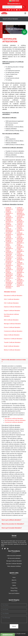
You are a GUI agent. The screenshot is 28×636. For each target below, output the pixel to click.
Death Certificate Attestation (11, 346)
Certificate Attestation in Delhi (9, 226)
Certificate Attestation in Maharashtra (9, 274)
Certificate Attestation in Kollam (20, 251)
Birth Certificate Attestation (11, 320)
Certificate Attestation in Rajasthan (9, 217)
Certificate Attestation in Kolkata (9, 213)
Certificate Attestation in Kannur (9, 278)
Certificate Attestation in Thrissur (20, 234)
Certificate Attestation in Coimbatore (20, 209)
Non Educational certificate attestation (15, 420)
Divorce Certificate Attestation (12, 327)
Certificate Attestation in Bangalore (9, 239)
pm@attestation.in (15, 3)
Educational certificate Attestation (13, 295)
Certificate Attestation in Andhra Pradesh (9, 243)
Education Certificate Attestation (14, 563)
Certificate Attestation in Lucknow (20, 255)
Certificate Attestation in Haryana (9, 222)
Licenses (14, 582)
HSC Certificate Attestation (11, 303)
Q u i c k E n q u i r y (1, 30)
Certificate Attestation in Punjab (20, 247)
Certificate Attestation (12, 19)
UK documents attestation (14, 558)
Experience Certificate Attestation (13, 338)
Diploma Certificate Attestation (12, 306)
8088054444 (7, 635)
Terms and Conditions (14, 593)
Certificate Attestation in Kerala (20, 243)
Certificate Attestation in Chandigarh (9, 282)
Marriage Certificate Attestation (12, 323)
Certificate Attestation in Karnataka (9, 286)
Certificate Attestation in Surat (20, 260)
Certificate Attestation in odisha (20, 264)
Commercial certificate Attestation (13, 331)
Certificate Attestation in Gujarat (9, 248)
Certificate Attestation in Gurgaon (9, 209)
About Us (14, 580)
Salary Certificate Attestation (12, 335)
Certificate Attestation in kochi (20, 285)
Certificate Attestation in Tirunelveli (20, 222)
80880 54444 (15, 1)
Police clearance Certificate (14, 566)
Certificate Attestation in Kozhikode (9, 257)
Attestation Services (10, 291)
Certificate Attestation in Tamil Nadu (20, 239)
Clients (14, 585)
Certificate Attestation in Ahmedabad (9, 230)
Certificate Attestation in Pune (20, 230)
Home (4, 19)
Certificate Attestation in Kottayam (9, 265)
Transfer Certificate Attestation (12, 342)
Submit (14, 626)
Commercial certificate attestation (14, 422)
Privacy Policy (14, 588)
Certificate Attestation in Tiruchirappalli (21, 213)
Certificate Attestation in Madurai (9, 270)
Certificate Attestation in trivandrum (20, 281)
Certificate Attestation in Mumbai (20, 217)
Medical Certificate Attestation (12, 350)
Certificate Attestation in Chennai (20, 226)
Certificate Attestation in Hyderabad (9, 253)
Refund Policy (14, 590)
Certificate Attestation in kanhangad (20, 268)
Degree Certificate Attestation (12, 310)
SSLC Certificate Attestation (11, 299)
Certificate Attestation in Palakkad (9, 234)
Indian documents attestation (14, 555)
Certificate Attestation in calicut (20, 277)
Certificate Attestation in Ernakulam (9, 261)
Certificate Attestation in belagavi (20, 272)
